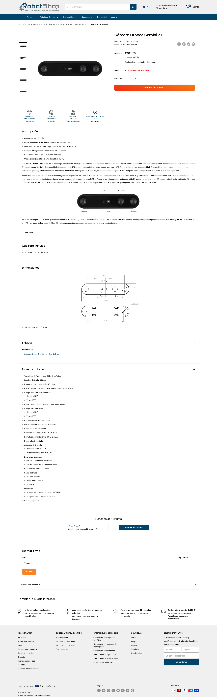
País (24, 557)
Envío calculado (131, 62)
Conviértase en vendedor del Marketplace (105, 645)
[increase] (143, 78)
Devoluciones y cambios (28, 649)
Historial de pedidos (26, 641)
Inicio (20, 24)
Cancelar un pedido (26, 653)
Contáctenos (23, 665)
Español (49, 686)
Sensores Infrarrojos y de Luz (76, 24)
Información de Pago (26, 661)
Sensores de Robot (55, 24)
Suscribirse (181, 662)
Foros (133, 637)
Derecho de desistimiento (28, 669)
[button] (23, 98)
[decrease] (127, 78)
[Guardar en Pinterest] (184, 44)
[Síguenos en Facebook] (99, 690)
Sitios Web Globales (25, 686)
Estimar (29, 571)
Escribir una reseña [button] (134, 527)
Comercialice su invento (103, 662)
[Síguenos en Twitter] (103, 690)
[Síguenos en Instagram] (108, 690)
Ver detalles (29, 121)
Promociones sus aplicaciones (106, 658)
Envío (20, 645)
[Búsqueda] (133, 7)
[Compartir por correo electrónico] (193, 44)
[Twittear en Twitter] (188, 44)
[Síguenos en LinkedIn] (127, 690)
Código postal (182, 557)
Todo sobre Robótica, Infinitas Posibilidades (34, 695)
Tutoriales (135, 649)
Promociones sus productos (105, 654)
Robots (27, 24)
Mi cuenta (160, 8)
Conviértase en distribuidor (104, 651)
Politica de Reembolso (30, 584)
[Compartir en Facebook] (179, 44)
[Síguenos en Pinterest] (113, 690)
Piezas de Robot (39, 24)
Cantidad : (118, 78)
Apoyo (114, 17)
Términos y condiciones (65, 641)
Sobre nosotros (62, 637)
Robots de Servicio (48, 17)
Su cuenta (22, 637)
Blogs (133, 641)
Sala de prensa (62, 649)
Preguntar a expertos (73, 121)
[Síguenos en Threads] (132, 690)
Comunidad (101, 17)
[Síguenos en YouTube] (118, 690)
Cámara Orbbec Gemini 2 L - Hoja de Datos (42, 354)
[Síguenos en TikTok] (123, 690)
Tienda (30, 17)
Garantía (21, 657)
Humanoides (68, 17)
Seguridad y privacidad (65, 645)
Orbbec (117, 41)
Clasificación (136, 653)
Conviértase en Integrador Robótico (104, 638)
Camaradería (86, 17)
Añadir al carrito (155, 87)
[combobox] (97, 7)
